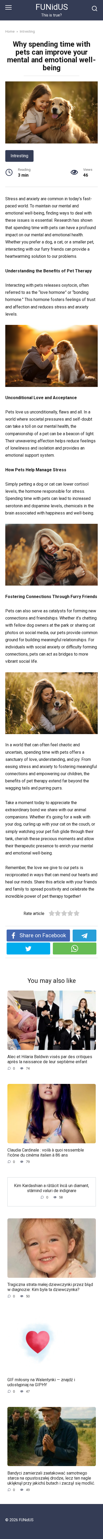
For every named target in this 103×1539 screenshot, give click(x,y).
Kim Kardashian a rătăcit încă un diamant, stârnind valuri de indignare (51, 1188)
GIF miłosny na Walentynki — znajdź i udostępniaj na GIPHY (41, 1382)
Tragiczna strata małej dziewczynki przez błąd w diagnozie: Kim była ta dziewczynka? (50, 1287)
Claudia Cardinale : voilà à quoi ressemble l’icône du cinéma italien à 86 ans (45, 1153)
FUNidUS (51, 7)
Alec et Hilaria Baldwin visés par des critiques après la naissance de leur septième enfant (49, 1059)
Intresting (19, 155)
